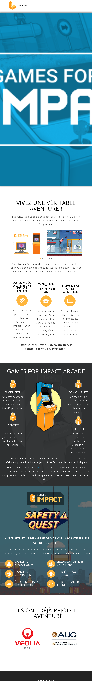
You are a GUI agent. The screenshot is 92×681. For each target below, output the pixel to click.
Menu (83, 4)
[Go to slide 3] (42, 258)
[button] (13, 243)
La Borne (38, 467)
